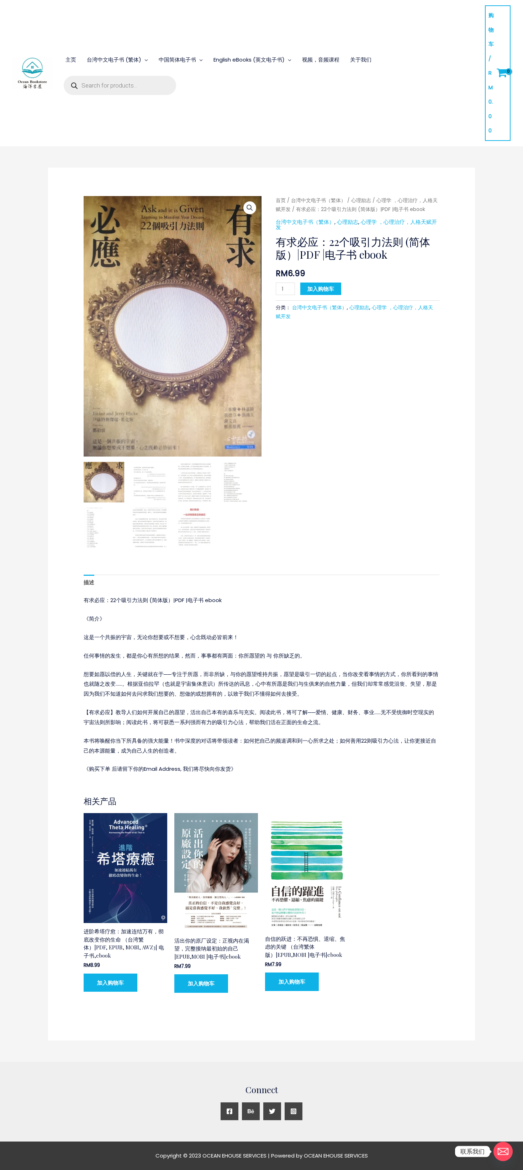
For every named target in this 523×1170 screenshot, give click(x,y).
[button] (249, 207)
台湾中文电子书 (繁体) (114, 59)
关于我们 (360, 59)
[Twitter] (272, 1111)
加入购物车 (320, 288)
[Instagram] (293, 1111)
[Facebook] (229, 1111)
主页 (70, 59)
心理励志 (361, 200)
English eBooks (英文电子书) (249, 59)
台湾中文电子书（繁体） (318, 200)
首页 (281, 200)
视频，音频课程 (320, 59)
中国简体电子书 (177, 59)
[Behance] (251, 1111)
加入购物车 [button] (110, 982)
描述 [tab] (89, 582)
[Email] (503, 1151)
